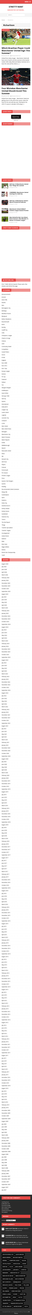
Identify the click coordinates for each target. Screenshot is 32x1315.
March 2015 (5, 937)
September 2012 (6, 1020)
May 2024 (4, 635)
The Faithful (4, 1212)
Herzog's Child (5, 396)
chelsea (24, 1260)
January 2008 (5, 1173)
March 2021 (5, 739)
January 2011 (5, 1074)
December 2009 (6, 1110)
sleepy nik (22, 1294)
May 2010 (4, 1096)
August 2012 (5, 1022)
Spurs (3, 497)
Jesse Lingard (19, 1266)
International (5, 404)
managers (5, 1272)
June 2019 (4, 797)
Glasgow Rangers (6, 387)
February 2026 (5, 577)
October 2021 (5, 720)
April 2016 (4, 901)
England (4, 360)
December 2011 (6, 1044)
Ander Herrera (6, 1257)
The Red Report (6, 522)
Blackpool (4, 316)
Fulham (4, 382)
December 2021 (6, 715)
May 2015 (4, 932)
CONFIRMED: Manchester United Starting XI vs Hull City (18, 193)
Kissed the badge (6, 1205)
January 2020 (5, 778)
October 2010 (5, 1083)
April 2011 (4, 1066)
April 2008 (4, 1165)
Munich (3, 448)
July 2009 (4, 1124)
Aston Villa (4, 300)
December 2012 (6, 1011)
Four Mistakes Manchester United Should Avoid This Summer (15, 91)
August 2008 (5, 1154)
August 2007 (5, 1187)
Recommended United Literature (10, 489)
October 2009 (5, 1116)
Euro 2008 (4, 363)
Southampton (5, 495)
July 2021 (4, 728)
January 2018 (5, 844)
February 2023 (5, 676)
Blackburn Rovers (6, 313)
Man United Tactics (6, 1207)
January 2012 (5, 1041)
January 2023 (5, 679)
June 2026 (4, 569)
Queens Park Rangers (7, 481)
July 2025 (4, 597)
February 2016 (5, 907)
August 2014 (5, 956)
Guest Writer (5, 393)
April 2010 (4, 1099)
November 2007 (6, 1179)
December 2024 (6, 616)
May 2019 (4, 800)
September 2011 (6, 1052)
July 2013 (4, 992)
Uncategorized (5, 533)
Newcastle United (6, 451)
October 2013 (5, 984)
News (3, 453)
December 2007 (6, 1176)
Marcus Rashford (20, 1276)
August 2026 (5, 564)
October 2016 (5, 885)
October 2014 (5, 951)
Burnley (4, 327)
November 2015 (6, 915)
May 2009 (4, 1129)
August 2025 (5, 594)
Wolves (3, 549)
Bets (3, 305)
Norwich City (5, 459)
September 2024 (6, 624)
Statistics (4, 500)
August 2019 (5, 792)
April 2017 (4, 868)
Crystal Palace (5, 352)
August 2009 (5, 1121)
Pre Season (5, 473)
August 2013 (5, 989)
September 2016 (6, 888)
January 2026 (5, 580)
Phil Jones (26, 1285)
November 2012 (6, 1014)
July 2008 (4, 1157)
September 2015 (6, 921)
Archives (4, 1220)
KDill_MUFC (5, 407)
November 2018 (6, 816)
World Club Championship (8, 552)
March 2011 (5, 1069)
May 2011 (4, 1063)
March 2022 (5, 706)
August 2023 (5, 660)
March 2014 (5, 970)
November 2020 (6, 750)
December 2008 (6, 1143)
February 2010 (5, 1105)
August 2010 (5, 1088)
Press (3, 478)
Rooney (15, 1294)
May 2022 (4, 701)
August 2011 (5, 1055)
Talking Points (6, 1300)
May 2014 (4, 965)
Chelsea (4, 341)
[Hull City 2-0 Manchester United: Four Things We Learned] (5, 187)
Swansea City (5, 516)
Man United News (6, 429)
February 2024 (5, 643)
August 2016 (5, 890)
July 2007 (4, 1190)
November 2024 (6, 619)
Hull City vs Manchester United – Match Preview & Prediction (19, 201)
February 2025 (5, 610)
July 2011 (4, 1058)
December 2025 (6, 583)
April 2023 (4, 671)
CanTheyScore (5, 1202)
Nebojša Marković (16, 55)
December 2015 (6, 912)
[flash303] (3, 1236)
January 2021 (5, 745)
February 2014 (5, 973)
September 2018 (6, 822)
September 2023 (6, 657)
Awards (4, 302)
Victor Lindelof (6, 1306)
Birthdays (4, 311)
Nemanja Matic (17, 1282)
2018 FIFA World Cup (7, 1254)
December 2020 (6, 748)
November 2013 (6, 981)
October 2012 (5, 1017)
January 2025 (5, 613)
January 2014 (5, 976)
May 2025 (4, 602)
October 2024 (5, 621)
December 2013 (6, 978)
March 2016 (5, 904)
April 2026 (4, 572)
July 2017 (4, 860)
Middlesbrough (6, 445)
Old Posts (4, 462)
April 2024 (4, 638)
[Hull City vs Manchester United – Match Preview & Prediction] (5, 204)
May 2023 (4, 668)
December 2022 (6, 682)
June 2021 (4, 731)
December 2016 (6, 879)
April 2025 (4, 605)
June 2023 (4, 665)
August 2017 (5, 858)
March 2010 (5, 1102)
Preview (22, 1288)
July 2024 (4, 630)
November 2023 (6, 652)
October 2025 (5, 588)
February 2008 (5, 1171)
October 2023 (5, 654)
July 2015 (4, 926)
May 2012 (4, 1030)
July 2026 (4, 566)
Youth (3, 555)
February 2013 (5, 1006)
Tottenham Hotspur (19, 1300)
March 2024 (5, 641)
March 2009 (5, 1135)
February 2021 (5, 742)
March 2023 (5, 674)
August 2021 (5, 726)
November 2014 (6, 948)
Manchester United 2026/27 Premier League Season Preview (18, 209)
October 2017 (5, 852)
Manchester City (6, 434)
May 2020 (4, 767)
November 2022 (6, 685)
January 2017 (5, 877)
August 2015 (5, 923)
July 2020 (4, 761)
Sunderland (5, 514)
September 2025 (6, 591)
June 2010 (4, 1094)
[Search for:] (16, 15)
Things (3, 525)
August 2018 (5, 825)
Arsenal (4, 297)
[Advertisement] (14, 151)
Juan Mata (16, 1269)
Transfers (5, 1303)
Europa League (6, 371)
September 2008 (6, 1151)
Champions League (7, 335)
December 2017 (6, 847)
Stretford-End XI (6, 505)
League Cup (5, 409)
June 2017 (4, 863)
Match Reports (6, 440)
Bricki (3, 324)
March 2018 (5, 838)
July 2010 (4, 1091)
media (3, 442)
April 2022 (4, 704)
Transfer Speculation (7, 527)
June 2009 (4, 1127)
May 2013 (4, 998)
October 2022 (5, 687)
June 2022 (4, 698)
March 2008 (5, 1168)
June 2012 (4, 1028)
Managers (4, 431)
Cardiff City (4, 330)
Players (3, 464)
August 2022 (5, 693)
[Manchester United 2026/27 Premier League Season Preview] (5, 212)
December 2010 (6, 1077)
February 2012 (5, 1039)
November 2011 (6, 1047)
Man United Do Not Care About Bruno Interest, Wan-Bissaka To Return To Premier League (18, 219)
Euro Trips (4, 368)
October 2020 (5, 753)
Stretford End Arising (7, 1210)
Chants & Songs (6, 338)
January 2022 (5, 712)
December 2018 (6, 814)
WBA (3, 541)
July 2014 (4, 959)
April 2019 (4, 803)
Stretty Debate (5, 508)
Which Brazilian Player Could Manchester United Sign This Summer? (16, 50)
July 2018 (4, 827)
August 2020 (5, 759)
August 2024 (5, 627)
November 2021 (6, 717)
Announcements (6, 294)
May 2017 (4, 866)
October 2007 (5, 1182)
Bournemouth (5, 322)
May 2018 (4, 833)
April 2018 (4, 836)
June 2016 (4, 896)
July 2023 (4, 663)
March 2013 (5, 1003)
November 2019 (6, 783)
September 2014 (6, 954)
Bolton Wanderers (6, 319)
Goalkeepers (5, 390)
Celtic (3, 333)
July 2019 (4, 794)
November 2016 (6, 882)
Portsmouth (5, 470)
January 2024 (5, 646)
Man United (5, 426)
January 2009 (5, 1140)
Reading (4, 486)
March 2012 (5, 1036)
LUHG (3, 423)
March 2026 (5, 575)
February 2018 (5, 841)
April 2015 (4, 934)
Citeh (3, 343)
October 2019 (5, 786)
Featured (4, 379)
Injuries (3, 401)
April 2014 (4, 967)
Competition (5, 349)
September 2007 (6, 1184)
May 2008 (4, 1162)
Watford (4, 538)
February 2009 (5, 1138)
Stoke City (4, 503)
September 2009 (6, 1118)
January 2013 (5, 1009)
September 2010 (6, 1085)
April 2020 (4, 770)
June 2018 (4, 830)
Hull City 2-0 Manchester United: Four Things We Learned (18, 184)
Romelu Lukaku (6, 1294)
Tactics (3, 519)
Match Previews (6, 437)
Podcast (4, 467)
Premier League (6, 475)
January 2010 (5, 1107)
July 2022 (4, 696)
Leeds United (5, 412)
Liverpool (4, 420)
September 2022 (6, 690)
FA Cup (3, 376)
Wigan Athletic (5, 547)
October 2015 (5, 918)
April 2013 (4, 1000)
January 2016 (5, 910)
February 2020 (5, 775)
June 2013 (4, 995)
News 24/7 (16, 120)
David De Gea (16, 1263)
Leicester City (5, 418)
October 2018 (5, 819)
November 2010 (6, 1080)
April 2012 (4, 1033)
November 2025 (6, 586)
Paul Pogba (18, 1285)
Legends (4, 415)
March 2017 (5, 871)
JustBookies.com (6, 1203)
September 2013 (6, 987)
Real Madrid (5, 1291)
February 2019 (5, 808)
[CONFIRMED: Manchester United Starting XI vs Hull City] (5, 195)
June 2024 (4, 632)
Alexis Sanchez (20, 1254)
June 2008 (4, 1160)
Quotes (4, 484)
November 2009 (6, 1113)
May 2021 (4, 734)
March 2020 (5, 772)
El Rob (3, 357)
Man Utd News (5, 1209)
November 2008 (6, 1146)
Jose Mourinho (6, 1269)
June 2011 (4, 1061)
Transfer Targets (6, 530)
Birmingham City (6, 308)
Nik (2, 456)
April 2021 (4, 737)
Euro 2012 (4, 365)
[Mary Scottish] (3, 1229)
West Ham (4, 544)
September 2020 (6, 756)
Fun (3, 385)
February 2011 (5, 1072)
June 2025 (4, 599)
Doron (3, 354)
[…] (18, 64)
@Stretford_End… (9, 280)
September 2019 (6, 789)
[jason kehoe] (3, 1243)
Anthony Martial (18, 1257)
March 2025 (5, 608)
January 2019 (5, 811)
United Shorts (5, 536)
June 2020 (4, 764)
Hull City (4, 398)
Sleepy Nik (4, 492)
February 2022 (5, 709)
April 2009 (4, 1132)
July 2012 (4, 1025)
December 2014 (6, 945)
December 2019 (6, 781)
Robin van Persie (16, 1291)
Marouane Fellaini (7, 1279)
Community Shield (6, 346)
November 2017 (6, 849)
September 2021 (6, 723)
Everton (4, 374)
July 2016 (4, 893)
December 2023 (6, 649)
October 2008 (5, 1149)
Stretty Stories (5, 511)
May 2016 (4, 899)
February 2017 (5, 874)
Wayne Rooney (18, 1306)
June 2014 (4, 962)
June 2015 (4, 929)
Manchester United (16, 119)
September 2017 (6, 855)
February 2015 (5, 940)
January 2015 (5, 943)
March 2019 (5, 805)
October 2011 (5, 1050)
